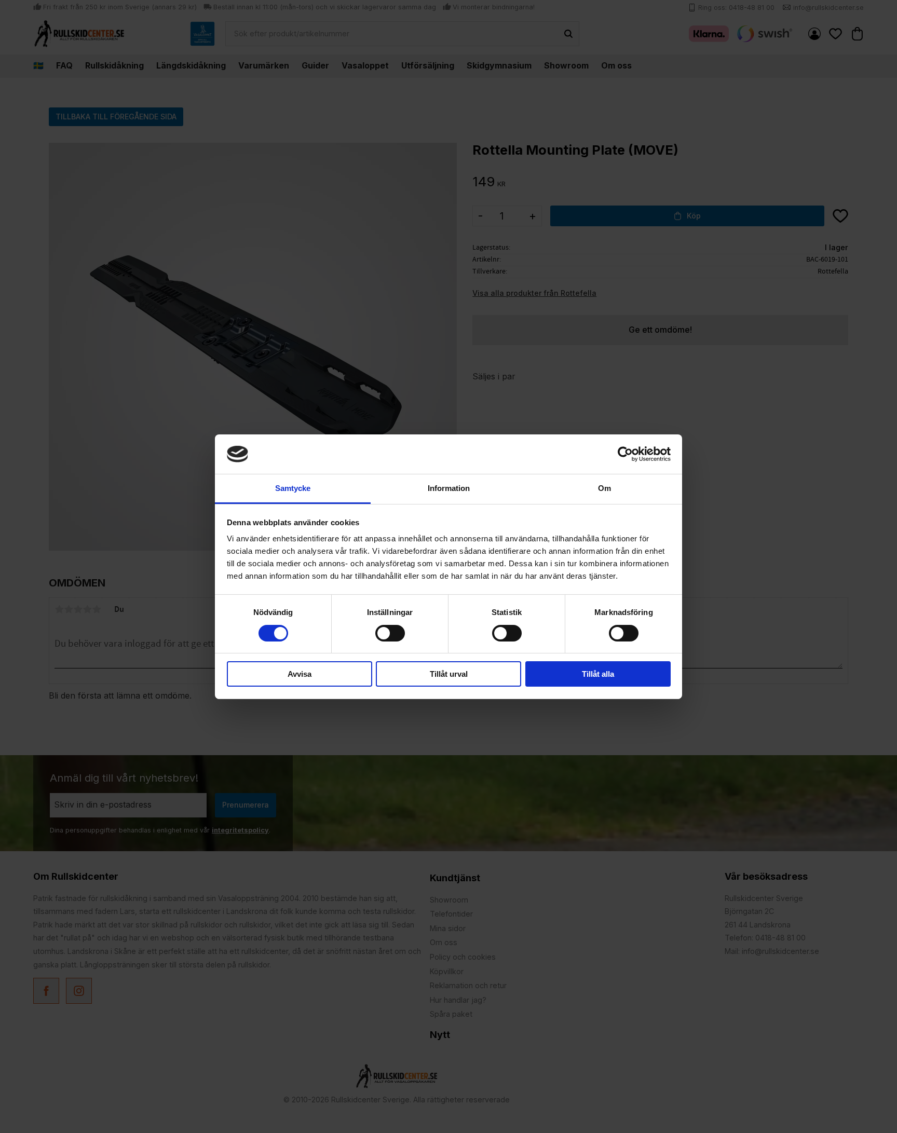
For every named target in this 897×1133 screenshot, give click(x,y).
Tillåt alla (598, 674)
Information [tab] (449, 488)
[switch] (390, 633)
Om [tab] (604, 488)
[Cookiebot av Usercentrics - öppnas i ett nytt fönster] (625, 454)
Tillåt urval (449, 674)
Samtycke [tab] (292, 488)
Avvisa (299, 674)
